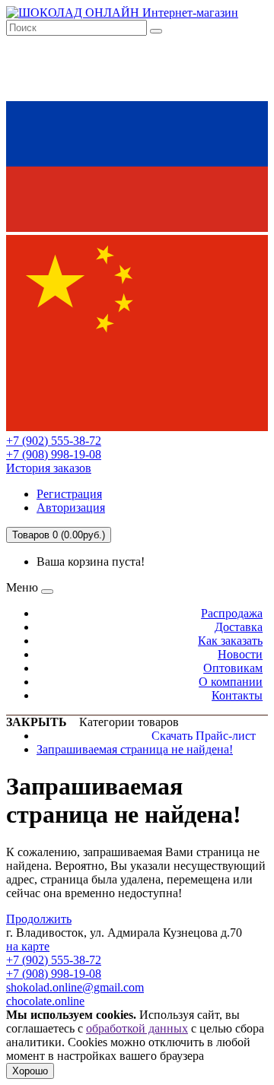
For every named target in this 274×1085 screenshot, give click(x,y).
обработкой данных (137, 1028)
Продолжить (39, 918)
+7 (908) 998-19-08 (53, 454)
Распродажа (232, 613)
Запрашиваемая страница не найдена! (135, 749)
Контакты (237, 695)
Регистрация (69, 493)
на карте (27, 946)
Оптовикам (233, 667)
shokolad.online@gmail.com (75, 987)
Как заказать (230, 640)
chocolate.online (45, 1001)
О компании (231, 681)
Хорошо (30, 1071)
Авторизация (71, 507)
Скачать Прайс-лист (203, 735)
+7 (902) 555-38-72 (53, 440)
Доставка (239, 626)
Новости (240, 654)
